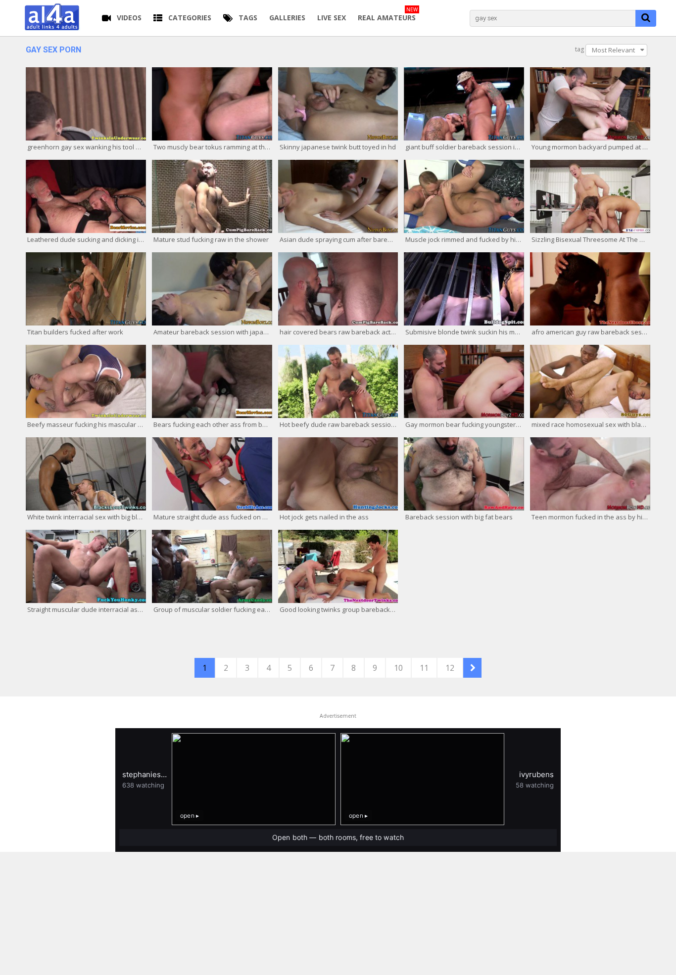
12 (449, 667)
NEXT (472, 668)
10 (398, 667)
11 (424, 667)
